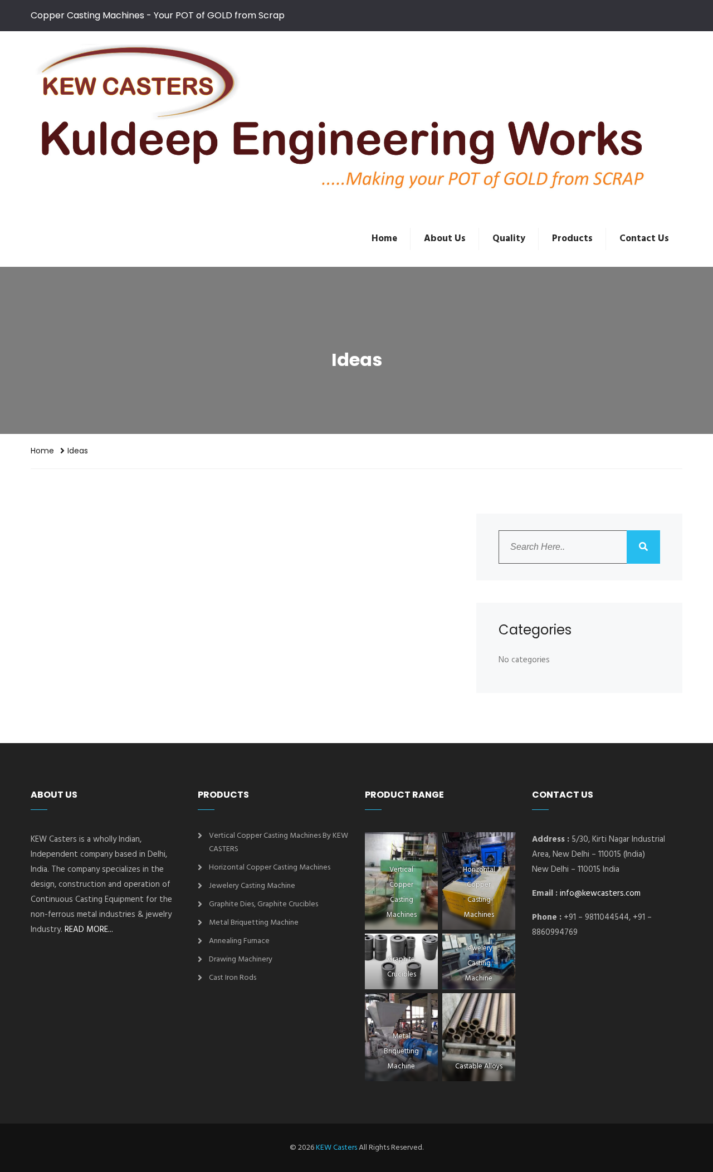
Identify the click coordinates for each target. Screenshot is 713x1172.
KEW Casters (336, 1147)
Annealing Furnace (239, 941)
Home (384, 238)
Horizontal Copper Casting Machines (269, 867)
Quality (508, 238)
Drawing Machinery (240, 959)
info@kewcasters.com (600, 893)
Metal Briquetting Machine (254, 922)
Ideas (77, 450)
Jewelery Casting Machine (252, 886)
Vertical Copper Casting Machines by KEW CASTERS (278, 842)
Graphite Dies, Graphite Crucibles (263, 904)
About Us (445, 238)
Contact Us (644, 238)
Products (572, 238)
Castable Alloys (478, 1066)
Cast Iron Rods (232, 977)
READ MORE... (89, 929)
